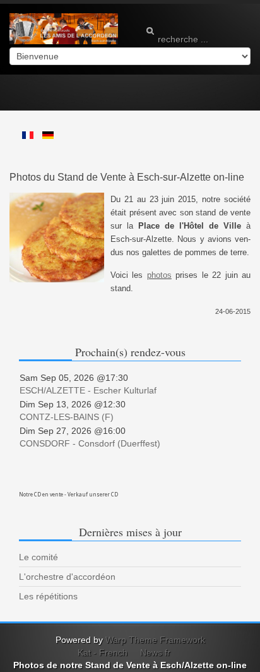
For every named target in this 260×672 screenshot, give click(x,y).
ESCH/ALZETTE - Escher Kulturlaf (88, 390)
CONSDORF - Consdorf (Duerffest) (90, 443)
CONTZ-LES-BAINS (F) (67, 417)
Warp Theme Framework (155, 640)
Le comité (38, 557)
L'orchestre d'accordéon (67, 577)
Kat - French (102, 652)
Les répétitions (48, 596)
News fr (155, 652)
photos (159, 275)
